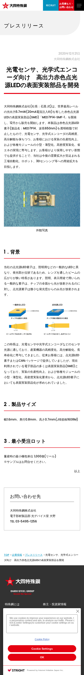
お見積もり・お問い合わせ (66, 5)
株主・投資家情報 (54, 604)
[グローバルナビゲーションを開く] (79, 5)
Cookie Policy (42, 639)
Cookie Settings (42, 648)
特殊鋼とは (12, 604)
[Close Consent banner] (78, 611)
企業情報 (17, 555)
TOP (6, 555)
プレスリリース (34, 555)
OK (42, 657)
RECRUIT (51, 5)
